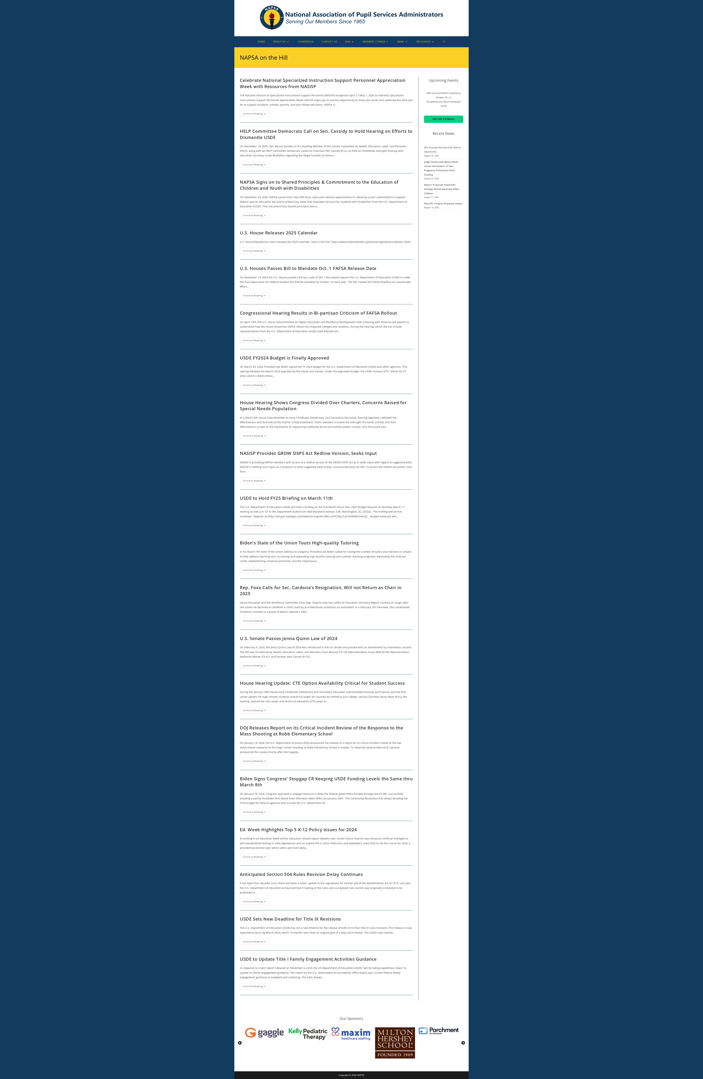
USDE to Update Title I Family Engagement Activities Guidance (308, 959)
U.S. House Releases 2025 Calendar (279, 233)
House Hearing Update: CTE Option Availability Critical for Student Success (322, 683)
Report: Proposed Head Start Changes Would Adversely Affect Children (441, 189)
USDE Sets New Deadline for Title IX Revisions (290, 919)
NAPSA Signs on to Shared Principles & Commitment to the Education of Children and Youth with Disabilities (319, 185)
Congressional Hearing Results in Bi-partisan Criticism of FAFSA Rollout (318, 313)
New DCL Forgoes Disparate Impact (443, 203)
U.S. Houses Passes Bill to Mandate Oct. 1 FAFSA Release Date (308, 268)
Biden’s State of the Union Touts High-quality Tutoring (299, 543)
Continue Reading (256, 114)
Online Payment (444, 119)
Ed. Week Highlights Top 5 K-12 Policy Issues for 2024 (298, 829)
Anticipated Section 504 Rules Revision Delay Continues (301, 874)
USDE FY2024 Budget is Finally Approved (284, 358)
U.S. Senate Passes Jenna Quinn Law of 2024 (288, 638)
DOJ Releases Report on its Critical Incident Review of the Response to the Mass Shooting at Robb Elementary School (321, 731)
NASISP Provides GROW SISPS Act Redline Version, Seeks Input (308, 453)
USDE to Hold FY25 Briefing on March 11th (286, 498)
